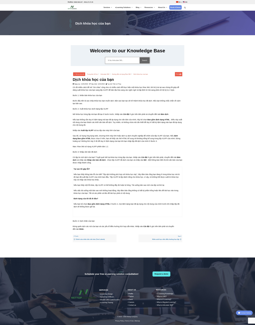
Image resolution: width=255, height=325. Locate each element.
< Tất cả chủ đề (79, 74)
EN (186, 2)
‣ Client (130, 299)
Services (106, 7)
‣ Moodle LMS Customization (109, 300)
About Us (161, 7)
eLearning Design (106, 294)
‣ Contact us (132, 305)
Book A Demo (175, 7)
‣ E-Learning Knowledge (164, 293)
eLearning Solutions (123, 7)
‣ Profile (130, 293)
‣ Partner (131, 296)
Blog (137, 7)
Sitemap (137, 321)
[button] (185, 7)
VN (179, 2)
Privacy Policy (119, 321)
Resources (149, 7)
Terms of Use (129, 321)
